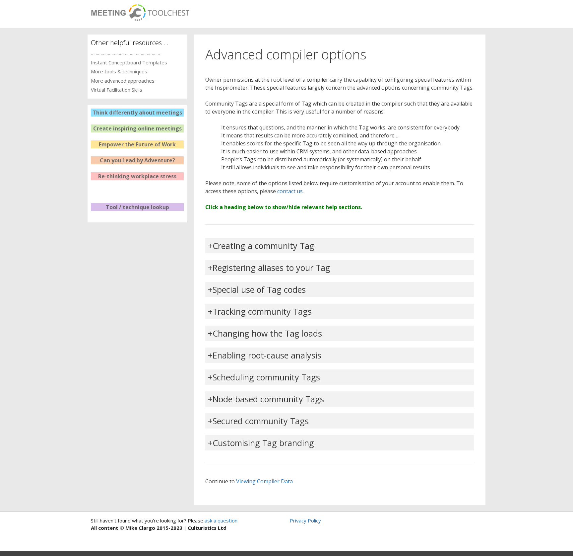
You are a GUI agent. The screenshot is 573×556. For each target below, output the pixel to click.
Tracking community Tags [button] (262, 311)
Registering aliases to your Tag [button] (271, 267)
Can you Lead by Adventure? (137, 160)
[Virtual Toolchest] (140, 10)
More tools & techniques (119, 71)
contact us (290, 191)
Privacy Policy (305, 520)
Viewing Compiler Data (264, 481)
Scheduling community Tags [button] (266, 377)
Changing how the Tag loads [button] (267, 333)
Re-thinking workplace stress (137, 176)
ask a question (220, 520)
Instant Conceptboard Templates (129, 62)
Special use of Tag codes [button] (259, 289)
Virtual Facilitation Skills (116, 89)
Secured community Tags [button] (261, 421)
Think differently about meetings (137, 112)
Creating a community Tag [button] (263, 245)
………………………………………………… (125, 53)
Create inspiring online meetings (137, 128)
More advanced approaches (123, 80)
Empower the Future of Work (137, 144)
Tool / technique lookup (137, 207)
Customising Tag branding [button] (263, 442)
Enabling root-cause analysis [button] (267, 355)
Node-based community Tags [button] (268, 399)
